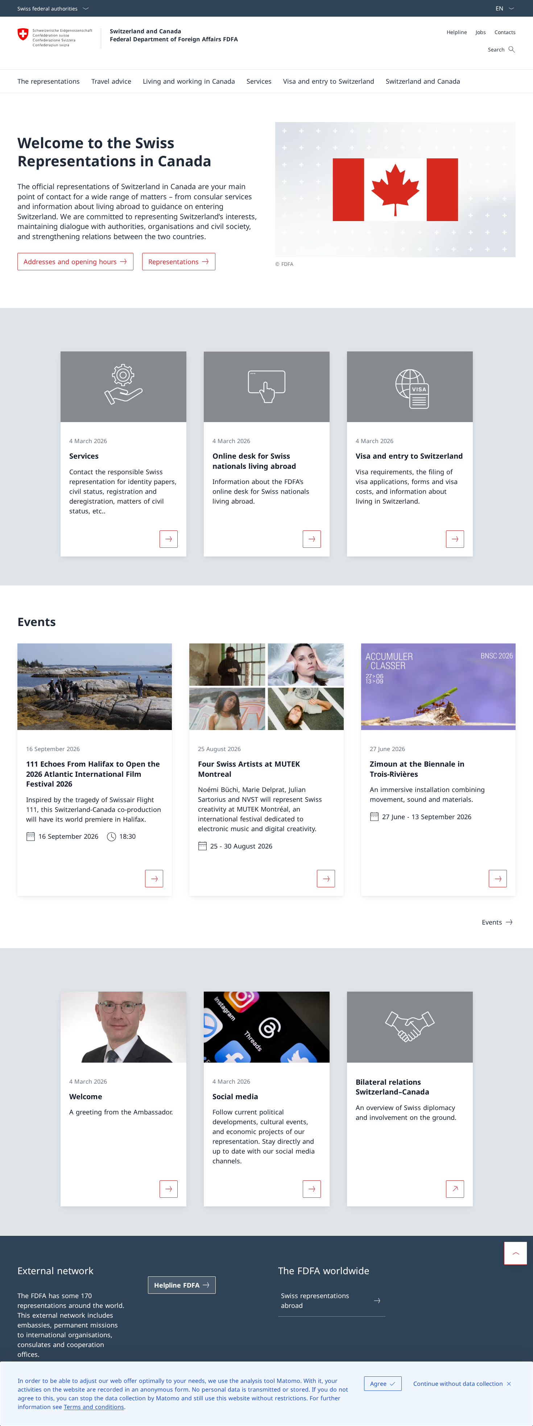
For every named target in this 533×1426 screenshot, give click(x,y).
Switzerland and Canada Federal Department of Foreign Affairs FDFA (174, 35)
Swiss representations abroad (315, 1300)
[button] (49, 81)
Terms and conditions (94, 1407)
